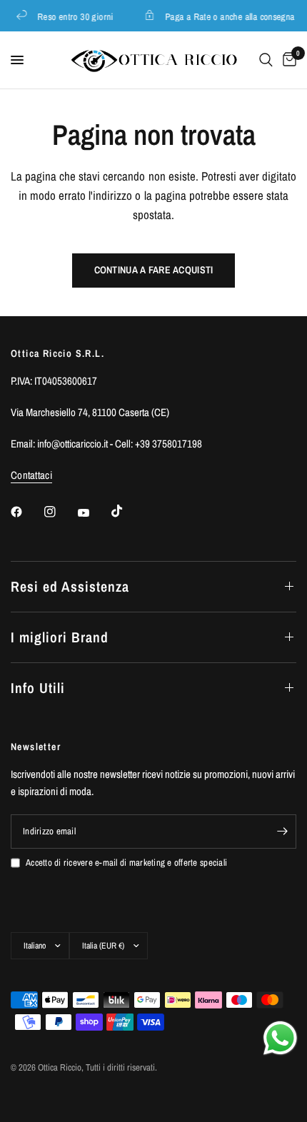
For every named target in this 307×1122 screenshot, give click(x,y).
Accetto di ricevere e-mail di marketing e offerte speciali (126, 862)
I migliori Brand (60, 637)
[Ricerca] (266, 60)
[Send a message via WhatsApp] (280, 1038)
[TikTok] (127, 511)
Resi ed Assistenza (70, 586)
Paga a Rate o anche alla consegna (228, 16)
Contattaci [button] (31, 475)
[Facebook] (26, 511)
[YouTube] (93, 513)
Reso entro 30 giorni (74, 16)
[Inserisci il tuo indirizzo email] (282, 831)
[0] (287, 60)
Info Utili (38, 687)
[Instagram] (60, 511)
